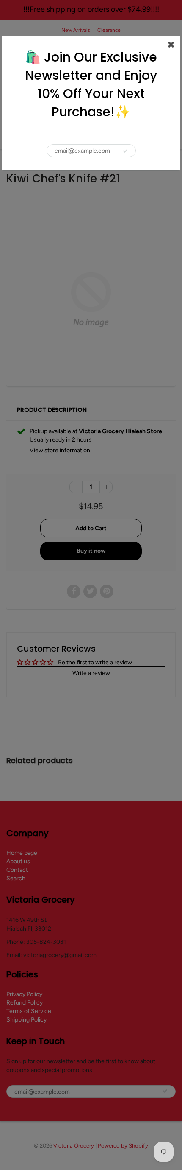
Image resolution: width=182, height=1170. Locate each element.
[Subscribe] (125, 151)
